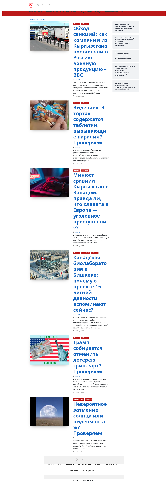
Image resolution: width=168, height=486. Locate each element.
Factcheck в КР (85, 253)
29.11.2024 (77, 80)
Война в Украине (62, 12)
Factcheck (50, 12)
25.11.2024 (77, 147)
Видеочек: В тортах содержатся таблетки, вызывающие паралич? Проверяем (89, 125)
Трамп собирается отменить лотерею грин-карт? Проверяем (87, 357)
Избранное (85, 24)
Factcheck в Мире (78, 399)
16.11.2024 (77, 232)
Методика (99, 12)
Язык (121, 12)
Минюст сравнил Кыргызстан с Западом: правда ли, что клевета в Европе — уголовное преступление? (90, 201)
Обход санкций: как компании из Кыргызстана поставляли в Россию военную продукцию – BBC (90, 51)
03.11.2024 (77, 438)
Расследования (111, 12)
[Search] (50, 5)
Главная (32, 12)
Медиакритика (87, 12)
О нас (40, 12)
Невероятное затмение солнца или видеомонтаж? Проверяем (90, 418)
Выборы (74, 12)
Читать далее (78, 96)
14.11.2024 (77, 376)
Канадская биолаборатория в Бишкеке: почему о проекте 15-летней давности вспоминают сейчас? (90, 283)
